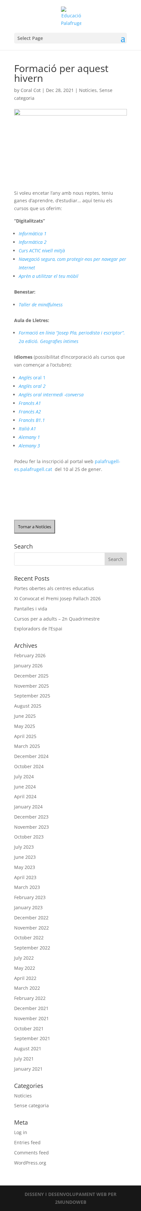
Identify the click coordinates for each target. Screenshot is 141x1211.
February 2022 (30, 998)
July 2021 (24, 1059)
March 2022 (27, 988)
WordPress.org (30, 1163)
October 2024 (29, 766)
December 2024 (31, 756)
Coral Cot (31, 90)
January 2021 (28, 1069)
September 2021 (32, 1038)
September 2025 (32, 696)
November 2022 (31, 928)
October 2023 (29, 837)
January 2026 (28, 665)
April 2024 (25, 796)
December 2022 (31, 917)
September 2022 (32, 948)
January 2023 (28, 907)
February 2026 (30, 655)
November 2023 (31, 827)
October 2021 (29, 1028)
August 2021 (27, 1048)
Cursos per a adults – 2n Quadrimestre (57, 619)
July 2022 (24, 958)
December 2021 (31, 1008)
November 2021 (31, 1018)
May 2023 (24, 867)
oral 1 (32, 377)
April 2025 (25, 736)
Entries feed (27, 1142)
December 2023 (31, 817)
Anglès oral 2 (32, 386)
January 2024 (28, 807)
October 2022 (29, 937)
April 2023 (25, 877)
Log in (20, 1132)
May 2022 (24, 968)
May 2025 (24, 726)
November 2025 (31, 686)
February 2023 (30, 897)
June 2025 (25, 716)
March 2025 (27, 746)
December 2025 (31, 676)
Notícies (88, 90)
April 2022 (25, 978)
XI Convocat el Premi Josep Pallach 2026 (57, 598)
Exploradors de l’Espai (38, 628)
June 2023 (25, 857)
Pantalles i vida (30, 609)
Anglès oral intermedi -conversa (51, 394)
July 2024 (24, 776)
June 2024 (25, 787)
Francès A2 (30, 411)
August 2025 (27, 706)
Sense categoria (31, 1105)
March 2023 (27, 887)
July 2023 (24, 847)
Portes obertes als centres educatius (54, 588)
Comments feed (31, 1152)
